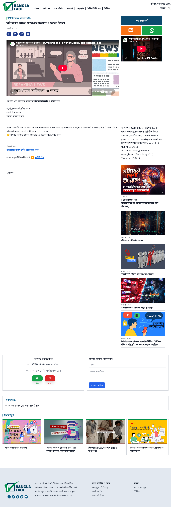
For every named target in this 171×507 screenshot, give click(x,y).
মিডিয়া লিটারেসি (94, 8)
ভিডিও (107, 8)
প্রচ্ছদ (37, 8)
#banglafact (153, 143)
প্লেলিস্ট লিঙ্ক (39, 157)
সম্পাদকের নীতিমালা (100, 487)
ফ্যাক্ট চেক (46, 8)
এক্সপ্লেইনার (58, 8)
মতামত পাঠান (97, 385)
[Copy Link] (21, 34)
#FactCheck (132, 146)
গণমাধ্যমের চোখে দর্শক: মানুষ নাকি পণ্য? (23, 150)
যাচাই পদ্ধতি (97, 491)
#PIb (123, 146)
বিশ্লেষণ (70, 8)
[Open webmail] (131, 30)
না (50, 378)
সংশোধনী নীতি (98, 495)
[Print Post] (28, 34)
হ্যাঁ (37, 378)
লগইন (162, 8)
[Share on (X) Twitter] (15, 34)
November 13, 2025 (130, 158)
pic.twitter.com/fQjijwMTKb (135, 150)
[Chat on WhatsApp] (152, 30)
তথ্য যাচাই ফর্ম (141, 20)
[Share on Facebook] (9, 34)
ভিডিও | (19, 18)
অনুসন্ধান (80, 8)
